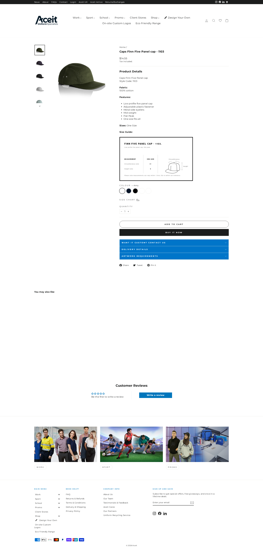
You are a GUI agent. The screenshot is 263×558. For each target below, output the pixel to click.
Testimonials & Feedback (115, 503)
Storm (142, 191)
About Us (108, 494)
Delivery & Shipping (76, 507)
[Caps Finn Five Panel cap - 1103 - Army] (36, 360)
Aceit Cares (109, 507)
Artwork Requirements (140, 256)
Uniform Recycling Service (116, 515)
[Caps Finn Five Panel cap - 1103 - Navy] (39, 360)
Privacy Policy (73, 511)
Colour (128, 185)
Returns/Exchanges (115, 2)
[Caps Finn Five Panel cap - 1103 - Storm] (47, 360)
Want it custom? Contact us (144, 243)
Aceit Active (96, 2)
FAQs (54, 2)
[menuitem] (77, 18)
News (37, 2)
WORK (40, 467)
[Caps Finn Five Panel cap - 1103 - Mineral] (51, 360)
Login (73, 2)
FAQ (68, 494)
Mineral (148, 191)
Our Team (108, 499)
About (45, 2)
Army (122, 191)
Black (135, 191)
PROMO (172, 467)
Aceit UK (83, 2)
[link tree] (227, 2)
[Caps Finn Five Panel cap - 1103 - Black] (43, 360)
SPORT (106, 467)
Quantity (126, 206)
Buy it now (174, 232)
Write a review (156, 395)
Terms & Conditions (75, 503)
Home (122, 47)
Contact (63, 2)
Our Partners (110, 511)
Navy (129, 191)
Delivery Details (135, 249)
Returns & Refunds (75, 499)
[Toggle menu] (59, 494)
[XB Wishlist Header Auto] (220, 20)
